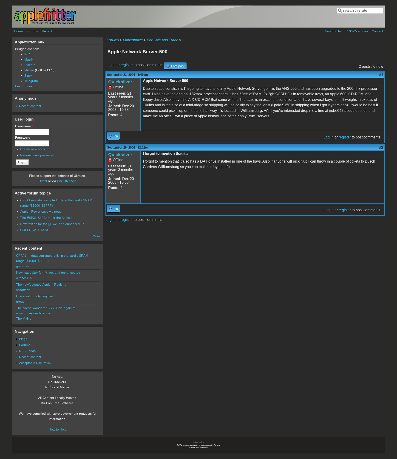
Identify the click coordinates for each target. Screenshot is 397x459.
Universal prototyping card (35, 296)
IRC (27, 54)
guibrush (22, 266)
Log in (110, 65)
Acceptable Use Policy (35, 363)
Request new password (37, 155)
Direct (43, 181)
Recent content (30, 106)
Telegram (31, 81)
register (127, 65)
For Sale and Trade (162, 40)
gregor (21, 301)
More (96, 236)
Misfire (29, 70)
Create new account (34, 149)
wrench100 (24, 278)
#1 (381, 75)
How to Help (57, 429)
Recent (47, 31)
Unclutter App (67, 181)
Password (24, 137)
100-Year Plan (357, 31)
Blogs (23, 339)
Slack (28, 75)
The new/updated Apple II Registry (41, 284)
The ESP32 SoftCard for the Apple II (46, 218)
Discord (29, 65)
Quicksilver (120, 81)
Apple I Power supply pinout (40, 211)
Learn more (23, 86)
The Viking (23, 318)
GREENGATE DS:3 (34, 230)
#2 (381, 147)
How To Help (334, 31)
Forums (32, 31)
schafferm (23, 290)
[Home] (45, 24)
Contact (377, 31)
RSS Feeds (27, 351)
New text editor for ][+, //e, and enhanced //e (52, 224)
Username (24, 126)
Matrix (28, 59)
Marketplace (133, 40)
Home (18, 31)
